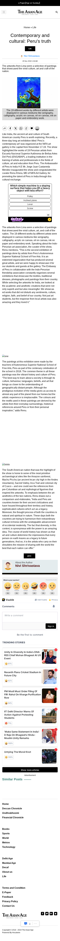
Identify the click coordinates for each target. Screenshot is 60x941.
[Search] (57, 12)
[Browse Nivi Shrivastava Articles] (8, 565)
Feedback (7, 897)
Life (30, 49)
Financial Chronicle (13, 817)
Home (5, 804)
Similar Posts (12, 779)
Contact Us (8, 906)
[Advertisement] (30, 329)
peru (29, 556)
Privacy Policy (10, 901)
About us (7, 872)
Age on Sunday (32, 3)
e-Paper (21, 3)
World (5, 838)
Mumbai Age (9, 863)
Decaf (5, 867)
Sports (6, 833)
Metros (6, 842)
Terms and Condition (13, 888)
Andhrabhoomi (10, 813)
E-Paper (6, 892)
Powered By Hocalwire (11, 933)
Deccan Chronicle (12, 808)
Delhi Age (7, 858)
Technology (8, 847)
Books (5, 829)
